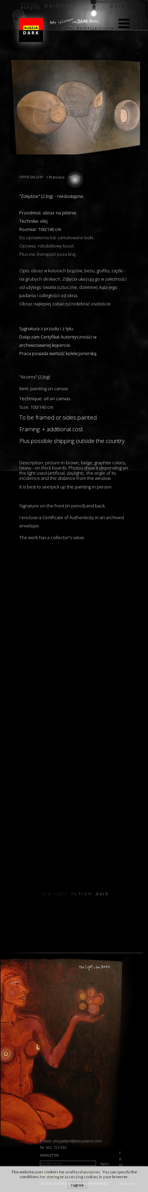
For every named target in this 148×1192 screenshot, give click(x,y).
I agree (77, 1185)
